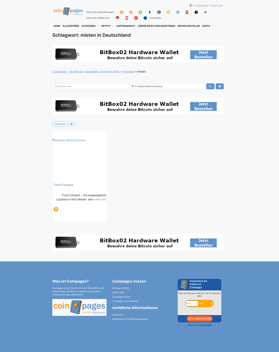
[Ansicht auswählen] (71, 124)
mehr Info (100, 199)
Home (56, 26)
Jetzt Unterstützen (199, 318)
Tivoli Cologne (63, 185)
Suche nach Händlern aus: (98, 18)
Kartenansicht (126, 26)
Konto (206, 26)
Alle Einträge (70, 26)
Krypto (106, 26)
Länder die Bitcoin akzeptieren (156, 26)
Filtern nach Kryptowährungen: (100, 12)
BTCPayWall (205, 325)
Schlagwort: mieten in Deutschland (91, 35)
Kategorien (88, 26)
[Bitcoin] (56, 209)
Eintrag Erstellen (189, 26)
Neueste (59, 124)
